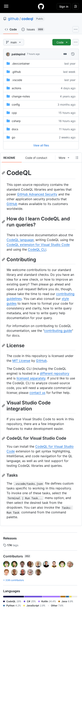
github (13, 19)
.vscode (17, 80)
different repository (54, 373)
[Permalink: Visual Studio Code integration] (4, 405)
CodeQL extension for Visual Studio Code (38, 245)
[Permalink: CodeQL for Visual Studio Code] (4, 438)
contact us (37, 393)
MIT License (21, 361)
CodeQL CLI (37, 249)
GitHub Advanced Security (37, 194)
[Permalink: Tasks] (4, 475)
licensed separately (31, 378)
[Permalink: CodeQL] (4, 173)
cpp (14, 112)
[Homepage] (41, 6)
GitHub (12, 204)
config (16, 104)
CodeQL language (20, 240)
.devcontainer (21, 63)
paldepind (18, 54)
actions (16, 88)
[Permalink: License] (4, 345)
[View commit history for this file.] (72, 54)
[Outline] (76, 157)
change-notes (21, 96)
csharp (16, 121)
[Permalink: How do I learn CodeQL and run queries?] (4, 221)
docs (15, 129)
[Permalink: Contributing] (4, 259)
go (13, 137)
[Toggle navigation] (6, 6)
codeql (27, 19)
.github (16, 71)
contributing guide (58, 331)
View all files (41, 145)
